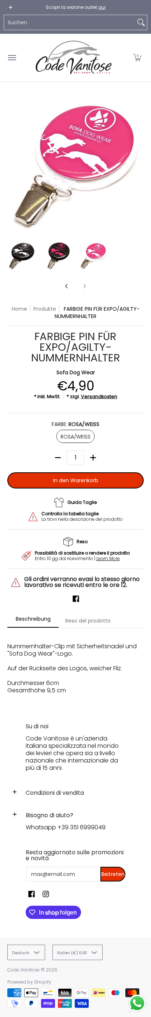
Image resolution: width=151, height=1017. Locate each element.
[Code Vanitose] (73, 57)
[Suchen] (141, 22)
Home (19, 309)
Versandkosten (99, 396)
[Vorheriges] (12, 165)
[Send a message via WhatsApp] (137, 1003)
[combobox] (69, 22)
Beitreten (113, 874)
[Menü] (11, 58)
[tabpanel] (75, 668)
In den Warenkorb (75, 480)
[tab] (33, 621)
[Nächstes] (138, 165)
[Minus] (58, 458)
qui (102, 7)
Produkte (44, 309)
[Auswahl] (93, 458)
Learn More (108, 558)
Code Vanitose (23, 970)
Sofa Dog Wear (75, 372)
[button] (137, 58)
